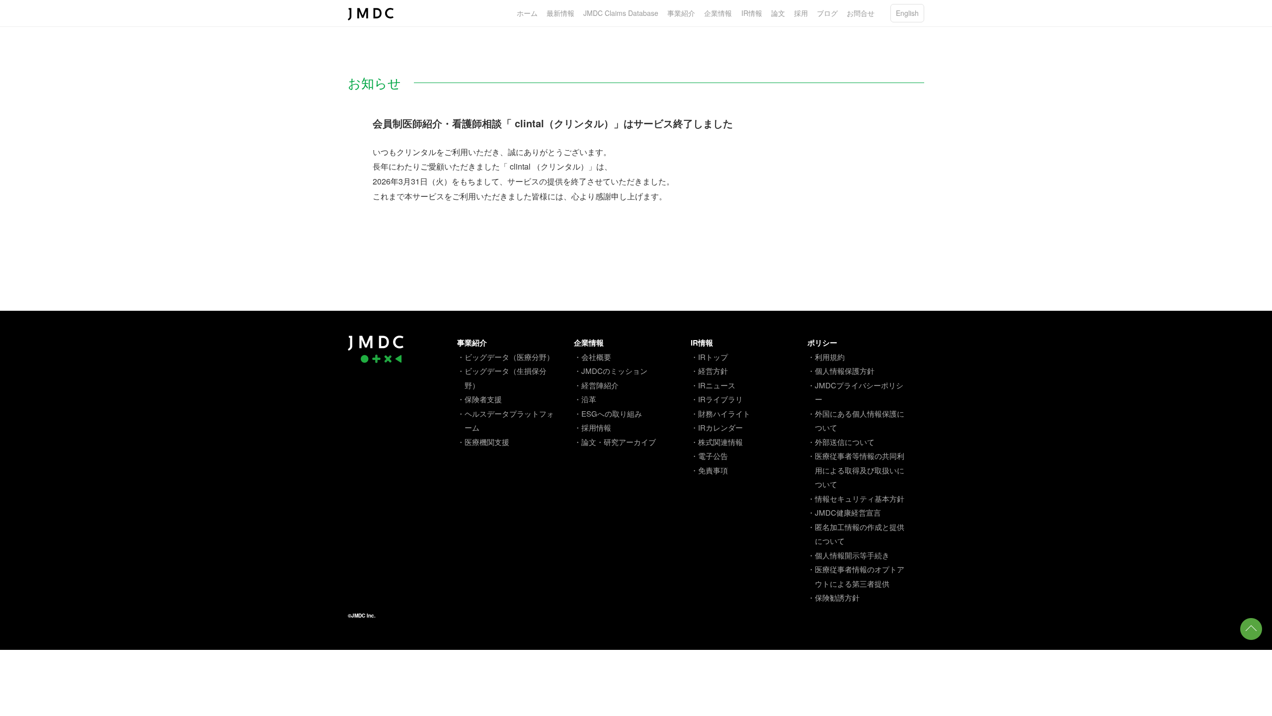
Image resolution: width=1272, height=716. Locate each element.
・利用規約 (826, 357)
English (907, 13)
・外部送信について (840, 442)
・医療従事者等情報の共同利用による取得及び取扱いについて (855, 469)
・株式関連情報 (717, 442)
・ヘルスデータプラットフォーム (505, 420)
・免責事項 (709, 470)
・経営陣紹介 (596, 385)
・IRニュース (713, 385)
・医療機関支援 (483, 442)
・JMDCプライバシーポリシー (855, 392)
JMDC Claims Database (620, 13)
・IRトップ (709, 357)
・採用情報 (592, 427)
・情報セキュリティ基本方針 (855, 498)
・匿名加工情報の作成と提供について (855, 534)
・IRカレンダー (717, 427)
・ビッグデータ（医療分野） (505, 357)
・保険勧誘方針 (833, 597)
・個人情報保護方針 (840, 370)
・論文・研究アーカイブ (615, 442)
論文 (778, 13)
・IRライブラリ (717, 399)
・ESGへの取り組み (608, 413)
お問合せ (860, 13)
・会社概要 (592, 357)
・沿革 (585, 399)
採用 (801, 13)
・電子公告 (709, 455)
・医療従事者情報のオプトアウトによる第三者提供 (855, 576)
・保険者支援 (479, 399)
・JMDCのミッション (610, 370)
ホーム (527, 13)
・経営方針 (709, 370)
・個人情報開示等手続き (848, 555)
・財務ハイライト (720, 413)
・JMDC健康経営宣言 (844, 512)
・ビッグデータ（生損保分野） (502, 377)
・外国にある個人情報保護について (855, 420)
